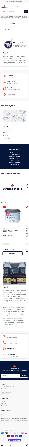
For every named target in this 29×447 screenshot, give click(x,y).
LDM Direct (11, 430)
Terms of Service (5, 406)
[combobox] (14, 11)
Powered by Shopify (19, 430)
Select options (12, 253)
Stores (3, 401)
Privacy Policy (5, 404)
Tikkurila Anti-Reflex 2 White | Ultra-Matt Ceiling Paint (12, 231)
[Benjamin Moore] (12, 187)
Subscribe (23, 375)
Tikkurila (5, 228)
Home (2, 29)
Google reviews (10, 95)
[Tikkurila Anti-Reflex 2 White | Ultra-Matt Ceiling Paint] (12, 216)
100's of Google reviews (12, 356)
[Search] (26, 11)
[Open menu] (26, 6)
